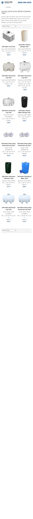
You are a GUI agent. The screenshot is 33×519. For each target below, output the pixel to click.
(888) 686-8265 (24, 2)
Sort (4, 26)
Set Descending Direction (17, 26)
